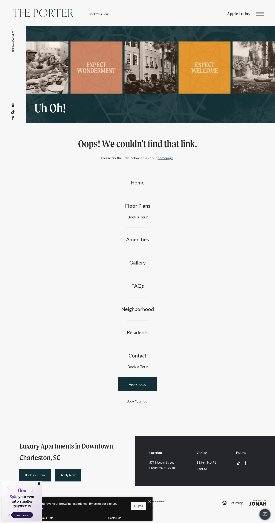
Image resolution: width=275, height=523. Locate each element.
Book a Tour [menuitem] (137, 217)
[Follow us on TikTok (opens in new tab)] (13, 112)
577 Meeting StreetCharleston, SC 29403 (163, 465)
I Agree (138, 506)
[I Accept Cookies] (149, 502)
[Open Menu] (260, 14)
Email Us (202, 469)
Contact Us (114, 518)
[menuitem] (137, 182)
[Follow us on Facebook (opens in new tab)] (13, 118)
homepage (165, 157)
